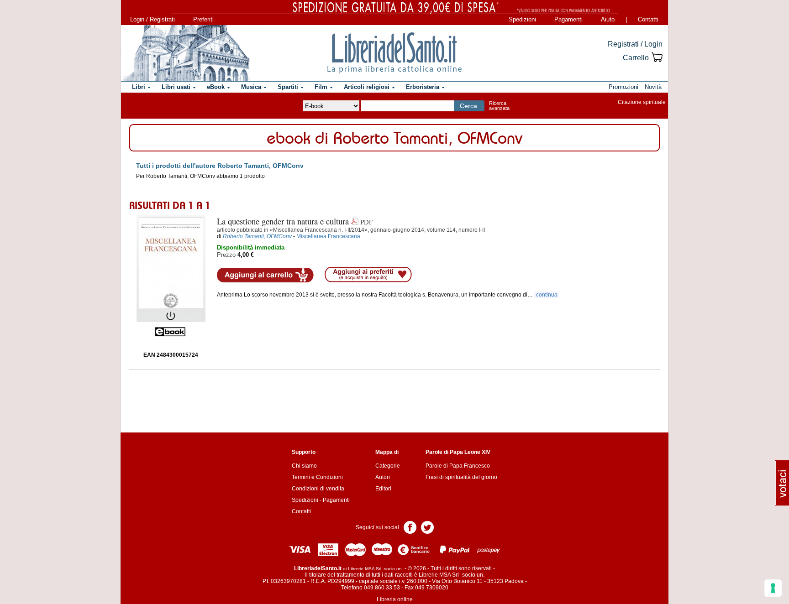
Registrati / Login (635, 44)
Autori (382, 477)
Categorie (387, 466)
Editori (383, 488)
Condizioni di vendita (318, 488)
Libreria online (395, 599)
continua (547, 295)
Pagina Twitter (427, 526)
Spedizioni (522, 19)
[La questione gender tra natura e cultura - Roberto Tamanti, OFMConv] (171, 276)
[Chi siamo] (186, 53)
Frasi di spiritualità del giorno (461, 477)
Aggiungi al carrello (265, 275)
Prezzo (226, 254)
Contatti (648, 19)
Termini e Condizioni (317, 477)
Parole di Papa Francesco (458, 466)
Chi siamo (304, 466)
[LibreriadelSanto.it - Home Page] (394, 52)
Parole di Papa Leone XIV (458, 452)
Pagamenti (568, 19)
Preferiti (203, 19)
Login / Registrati (152, 19)
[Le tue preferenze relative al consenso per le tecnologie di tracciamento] (773, 588)
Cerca (468, 105)
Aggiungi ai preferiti (368, 274)
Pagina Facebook (410, 526)
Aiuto (608, 19)
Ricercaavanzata (499, 105)
